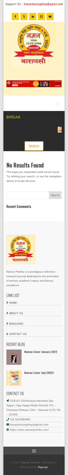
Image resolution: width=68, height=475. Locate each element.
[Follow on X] (24, 16)
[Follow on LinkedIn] (32, 16)
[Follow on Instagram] (41, 16)
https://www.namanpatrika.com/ (29, 429)
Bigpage (43, 467)
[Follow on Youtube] (50, 16)
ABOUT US (15, 313)
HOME (12, 302)
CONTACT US (17, 333)
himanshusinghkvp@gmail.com (29, 424)
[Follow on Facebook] (15, 16)
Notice (34, 146)
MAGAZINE (15, 323)
